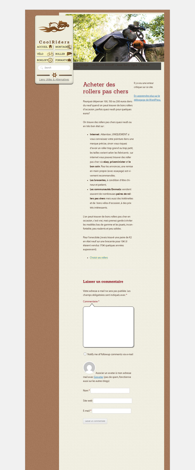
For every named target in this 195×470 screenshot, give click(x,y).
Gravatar (98, 377)
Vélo (40, 54)
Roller (60, 54)
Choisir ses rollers (99, 257)
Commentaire (91, 301)
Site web (87, 400)
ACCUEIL (42, 46)
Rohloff (42, 60)
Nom (86, 390)
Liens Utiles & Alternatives (54, 79)
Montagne (62, 46)
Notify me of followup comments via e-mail (110, 354)
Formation (62, 60)
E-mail (87, 411)
